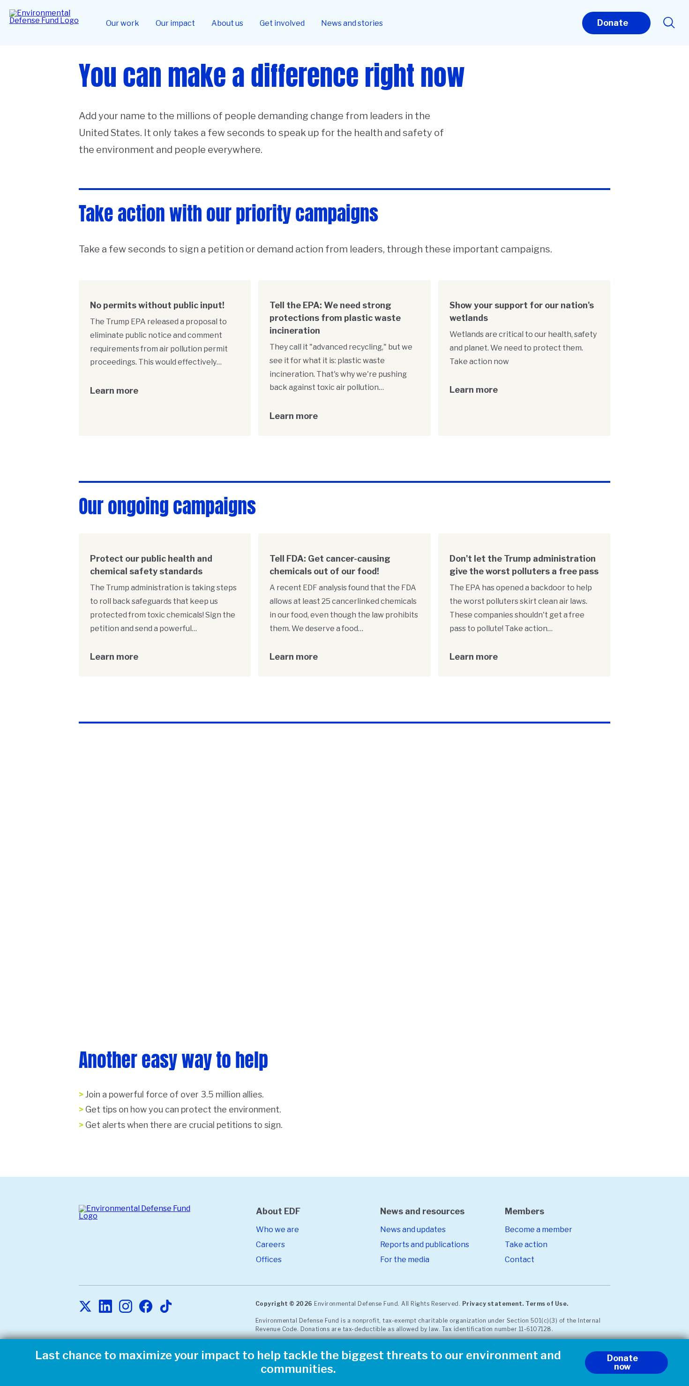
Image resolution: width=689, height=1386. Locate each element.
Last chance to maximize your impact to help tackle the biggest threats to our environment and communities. (298, 1362)
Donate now (622, 1362)
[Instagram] (125, 1307)
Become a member (538, 1229)
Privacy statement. (493, 1303)
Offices (269, 1259)
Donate (612, 23)
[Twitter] (85, 1307)
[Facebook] (145, 1307)
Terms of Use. (547, 1303)
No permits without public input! (157, 305)
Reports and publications (424, 1244)
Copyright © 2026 (284, 1303)
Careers (270, 1244)
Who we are (277, 1229)
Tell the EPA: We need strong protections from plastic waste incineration (335, 317)
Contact (519, 1259)
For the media (404, 1259)
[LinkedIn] (105, 1307)
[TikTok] (165, 1307)
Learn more (114, 391)
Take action (526, 1244)
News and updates (413, 1229)
